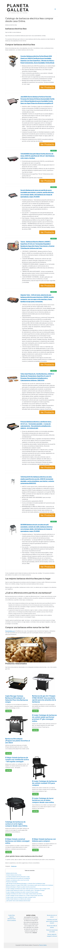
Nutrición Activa (12, 918)
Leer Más (8, 711)
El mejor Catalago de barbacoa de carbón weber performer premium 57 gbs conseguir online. (44, 718)
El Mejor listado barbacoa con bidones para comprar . (44, 840)
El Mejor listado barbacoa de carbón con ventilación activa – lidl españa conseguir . (17, 760)
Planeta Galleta (43, 945)
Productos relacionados (11, 881)
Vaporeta (11, 917)
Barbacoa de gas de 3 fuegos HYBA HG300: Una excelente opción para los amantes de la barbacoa (44, 699)
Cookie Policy (11, 915)
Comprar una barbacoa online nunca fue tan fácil (17, 880)
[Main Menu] (55, 9)
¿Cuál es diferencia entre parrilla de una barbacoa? (18, 878)
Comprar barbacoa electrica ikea (13, 875)
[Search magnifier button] (37, 645)
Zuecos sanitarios (11, 920)
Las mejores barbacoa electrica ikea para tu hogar (18, 876)
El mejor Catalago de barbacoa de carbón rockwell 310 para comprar (44, 783)
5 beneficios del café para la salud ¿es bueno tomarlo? (52, 921)
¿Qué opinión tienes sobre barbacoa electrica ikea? (18, 900)
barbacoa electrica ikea (11, 873)
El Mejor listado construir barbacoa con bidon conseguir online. (17, 841)
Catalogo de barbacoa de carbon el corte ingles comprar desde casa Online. (16, 824)
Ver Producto (47, 87)
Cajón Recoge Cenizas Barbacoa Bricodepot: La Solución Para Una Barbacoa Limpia (16, 699)
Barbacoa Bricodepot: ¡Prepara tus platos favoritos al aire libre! (17, 741)
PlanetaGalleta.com (10, 631)
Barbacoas (13, 866)
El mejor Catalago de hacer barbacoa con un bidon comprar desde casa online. (43, 800)
